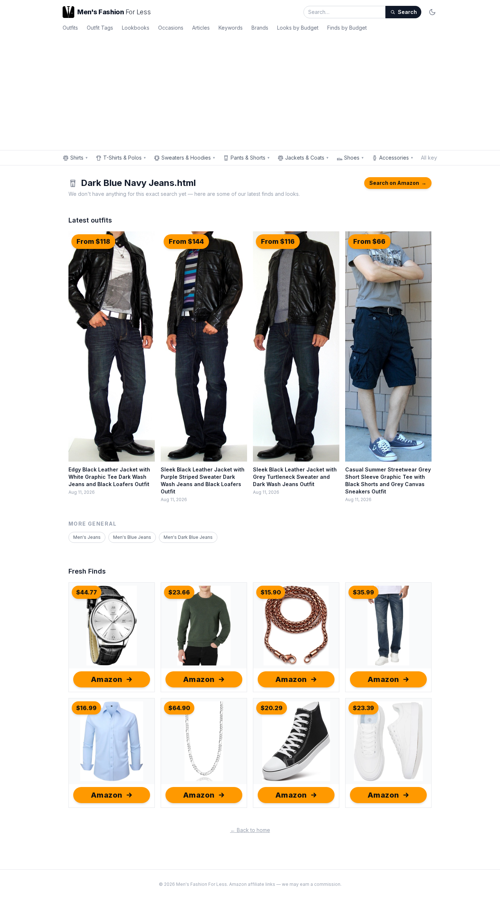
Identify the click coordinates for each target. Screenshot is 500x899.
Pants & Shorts (250, 157)
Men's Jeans (87, 537)
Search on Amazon (397, 183)
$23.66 (179, 592)
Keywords (231, 28)
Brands (259, 28)
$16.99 (86, 708)
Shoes (354, 157)
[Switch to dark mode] (432, 12)
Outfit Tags (100, 28)
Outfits (70, 28)
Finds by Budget (347, 28)
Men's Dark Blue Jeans (188, 537)
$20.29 (272, 708)
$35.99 (363, 592)
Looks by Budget (297, 28)
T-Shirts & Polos (124, 157)
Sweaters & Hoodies (188, 157)
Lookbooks (135, 28)
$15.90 (271, 592)
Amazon (107, 679)
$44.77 (86, 592)
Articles (201, 28)
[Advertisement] (250, 89)
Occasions (170, 28)
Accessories (396, 157)
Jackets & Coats (307, 157)
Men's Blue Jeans (132, 537)
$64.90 (179, 708)
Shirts (79, 157)
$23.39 (363, 708)
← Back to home (250, 830)
